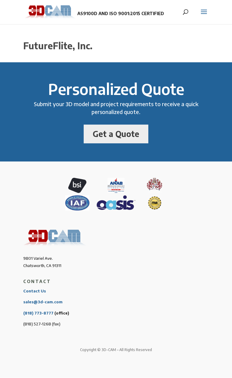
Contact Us (34, 290)
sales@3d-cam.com (43, 301)
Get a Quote (116, 134)
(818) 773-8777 (38, 313)
